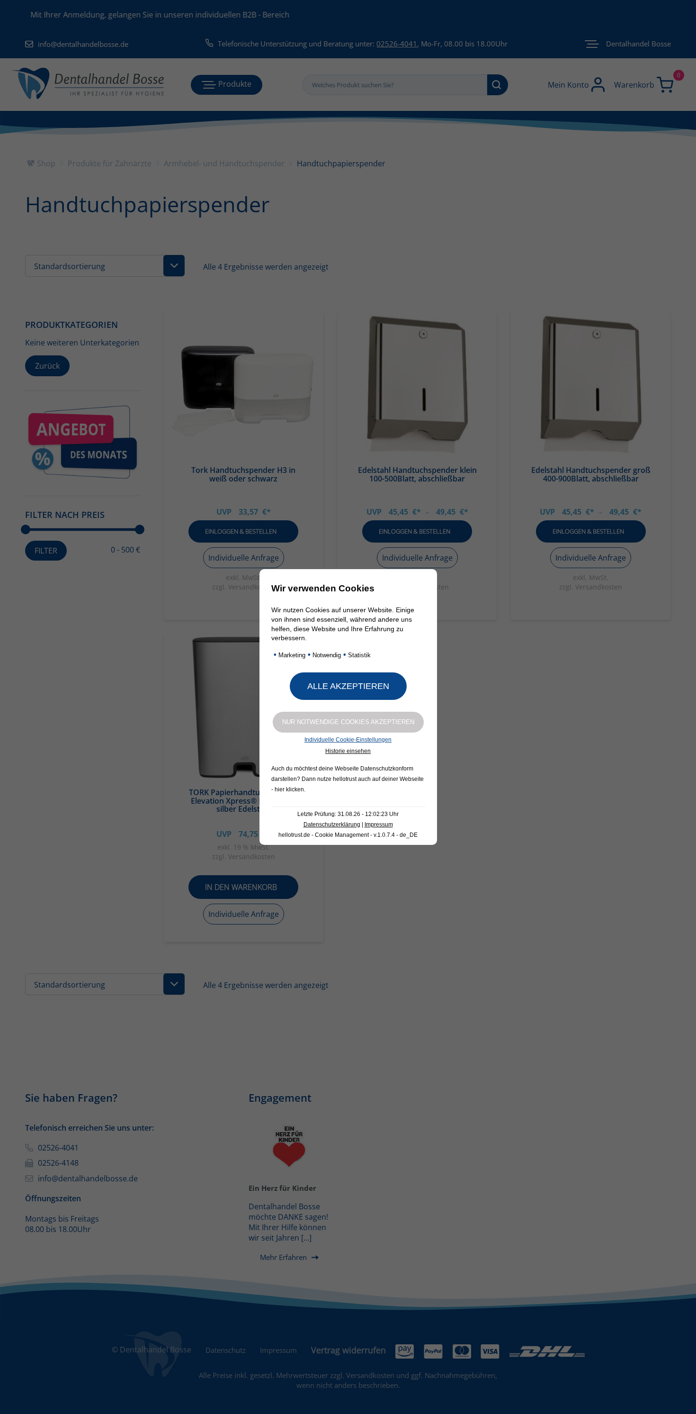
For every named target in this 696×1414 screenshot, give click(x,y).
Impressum (379, 824)
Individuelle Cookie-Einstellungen (348, 739)
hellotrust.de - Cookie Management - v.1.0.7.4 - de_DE (348, 835)
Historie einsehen (348, 751)
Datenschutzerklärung (331, 824)
